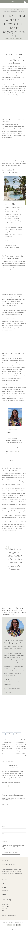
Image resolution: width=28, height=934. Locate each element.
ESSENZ (4, 894)
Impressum (5, 922)
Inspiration (4, 909)
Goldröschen (5, 884)
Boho (3, 734)
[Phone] (11, 925)
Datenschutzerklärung (16, 922)
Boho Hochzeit (10, 734)
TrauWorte (5, 887)
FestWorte (5, 891)
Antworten (5, 786)
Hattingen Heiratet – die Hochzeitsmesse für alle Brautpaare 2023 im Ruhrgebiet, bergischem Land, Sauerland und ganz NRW (21, 747)
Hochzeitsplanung (18, 38)
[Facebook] (14, 925)
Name (4, 827)
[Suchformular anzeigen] (25, 2)
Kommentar (5, 804)
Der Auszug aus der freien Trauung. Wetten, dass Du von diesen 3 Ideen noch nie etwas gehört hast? (7, 746)
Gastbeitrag (8, 38)
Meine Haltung (5, 904)
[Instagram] (17, 925)
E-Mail (4, 834)
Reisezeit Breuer (14, 86)
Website (4, 841)
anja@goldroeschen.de (10, 915)
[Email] (8, 925)
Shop (3, 911)
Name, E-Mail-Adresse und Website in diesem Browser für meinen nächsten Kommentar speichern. (13, 847)
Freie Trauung (5, 906)
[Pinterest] (19, 925)
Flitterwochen (18, 734)
